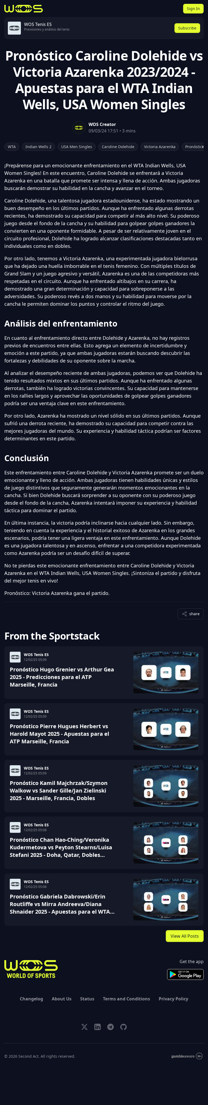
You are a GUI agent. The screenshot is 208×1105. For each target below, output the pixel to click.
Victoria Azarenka (160, 146)
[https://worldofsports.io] (23, 8)
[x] (84, 1027)
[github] (123, 1027)
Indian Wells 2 (38, 146)
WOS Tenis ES (36, 654)
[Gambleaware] (187, 1056)
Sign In (193, 8)
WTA (12, 146)
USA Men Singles (76, 146)
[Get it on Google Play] (185, 974)
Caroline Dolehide (118, 146)
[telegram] (110, 1027)
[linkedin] (97, 1027)
